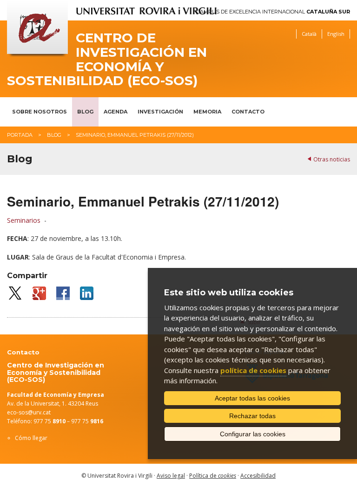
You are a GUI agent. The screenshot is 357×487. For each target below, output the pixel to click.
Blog (85, 111)
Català (309, 33)
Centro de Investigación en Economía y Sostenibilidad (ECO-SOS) (107, 59)
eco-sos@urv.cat (29, 412)
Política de (212, 476)
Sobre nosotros (39, 111)
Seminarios (23, 220)
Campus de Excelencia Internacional (273, 11)
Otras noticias (331, 159)
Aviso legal (171, 476)
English (335, 33)
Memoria (207, 111)
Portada (20, 135)
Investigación (160, 111)
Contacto (247, 111)
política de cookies (253, 370)
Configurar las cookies (252, 434)
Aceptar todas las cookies (252, 398)
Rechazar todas (252, 416)
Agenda (115, 111)
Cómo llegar (31, 438)
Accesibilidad (258, 476)
